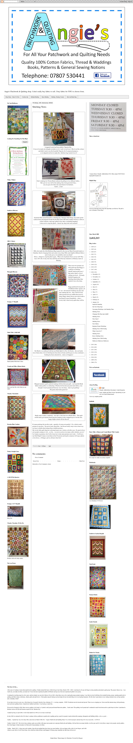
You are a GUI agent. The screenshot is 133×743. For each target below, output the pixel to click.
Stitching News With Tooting (99, 328)
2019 (92, 264)
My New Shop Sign (97, 307)
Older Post (81, 461)
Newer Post (36, 461)
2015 (92, 344)
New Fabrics (95, 324)
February (95, 299)
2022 (92, 257)
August (95, 284)
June (94, 289)
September (95, 282)
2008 (92, 362)
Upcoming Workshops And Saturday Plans (103, 309)
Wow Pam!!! (95, 319)
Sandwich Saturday (97, 304)
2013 (92, 349)
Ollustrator (69, 738)
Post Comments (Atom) (45, 464)
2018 (92, 267)
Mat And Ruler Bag (72, 97)
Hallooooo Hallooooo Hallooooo (100, 341)
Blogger (80, 738)
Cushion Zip (25, 97)
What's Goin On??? (97, 331)
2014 (92, 347)
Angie (102, 388)
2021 (92, 259)
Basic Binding (45, 97)
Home (58, 461)
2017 (92, 269)
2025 (92, 249)
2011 (92, 354)
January (95, 302)
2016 (92, 272)
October (95, 279)
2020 (92, 262)
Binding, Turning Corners (57, 97)
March (94, 297)
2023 (92, 254)
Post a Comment (39, 457)
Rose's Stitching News (98, 336)
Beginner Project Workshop (99, 326)
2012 (92, 352)
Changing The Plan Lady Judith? (100, 314)
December (95, 274)
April (94, 294)
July (94, 287)
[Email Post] (49, 446)
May (94, 292)
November (95, 277)
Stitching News (96, 311)
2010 (92, 357)
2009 (92, 360)
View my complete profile (95, 396)
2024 (92, 252)
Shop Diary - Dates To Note (12, 97)
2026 (92, 246)
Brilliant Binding (35, 97)
